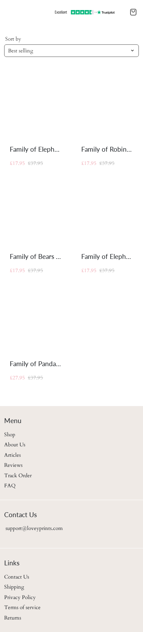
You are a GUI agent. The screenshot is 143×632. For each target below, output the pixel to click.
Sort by (13, 38)
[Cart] (133, 12)
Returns (12, 617)
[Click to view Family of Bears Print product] (35, 212)
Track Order (18, 475)
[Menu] (5, 12)
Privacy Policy (20, 597)
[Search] (9, 12)
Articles (12, 455)
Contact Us (16, 576)
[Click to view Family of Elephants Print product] (35, 105)
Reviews (13, 465)
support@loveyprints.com (33, 528)
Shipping (14, 586)
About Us (14, 444)
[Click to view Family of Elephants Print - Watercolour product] (107, 212)
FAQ (10, 485)
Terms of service (22, 607)
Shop (9, 434)
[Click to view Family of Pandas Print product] (35, 319)
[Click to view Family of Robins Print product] (107, 105)
